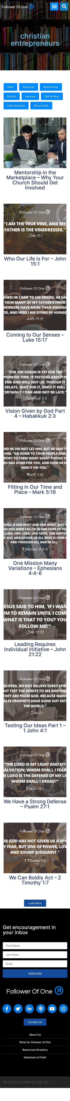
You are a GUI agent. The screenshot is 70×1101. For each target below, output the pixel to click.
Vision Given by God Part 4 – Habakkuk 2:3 (35, 413)
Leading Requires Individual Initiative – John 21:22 (35, 649)
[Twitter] (18, 1008)
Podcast (11, 96)
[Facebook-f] (6, 1008)
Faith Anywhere (16, 105)
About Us (35, 1034)
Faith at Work (52, 96)
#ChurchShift (41, 105)
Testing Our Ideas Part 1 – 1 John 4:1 (35, 728)
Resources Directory (35, 1049)
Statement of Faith (35, 1057)
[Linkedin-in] (29, 1008)
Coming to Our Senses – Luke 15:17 (35, 337)
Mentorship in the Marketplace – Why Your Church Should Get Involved (35, 180)
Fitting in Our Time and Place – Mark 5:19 (35, 489)
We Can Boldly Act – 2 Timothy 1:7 (35, 880)
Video (10, 86)
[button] (54, 6)
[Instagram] (63, 1008)
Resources (28, 86)
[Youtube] (52, 1008)
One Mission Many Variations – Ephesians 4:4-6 (35, 568)
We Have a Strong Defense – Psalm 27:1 (35, 804)
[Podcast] (40, 1008)
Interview (30, 96)
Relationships (50, 86)
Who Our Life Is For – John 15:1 (35, 261)
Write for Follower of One (35, 1042)
